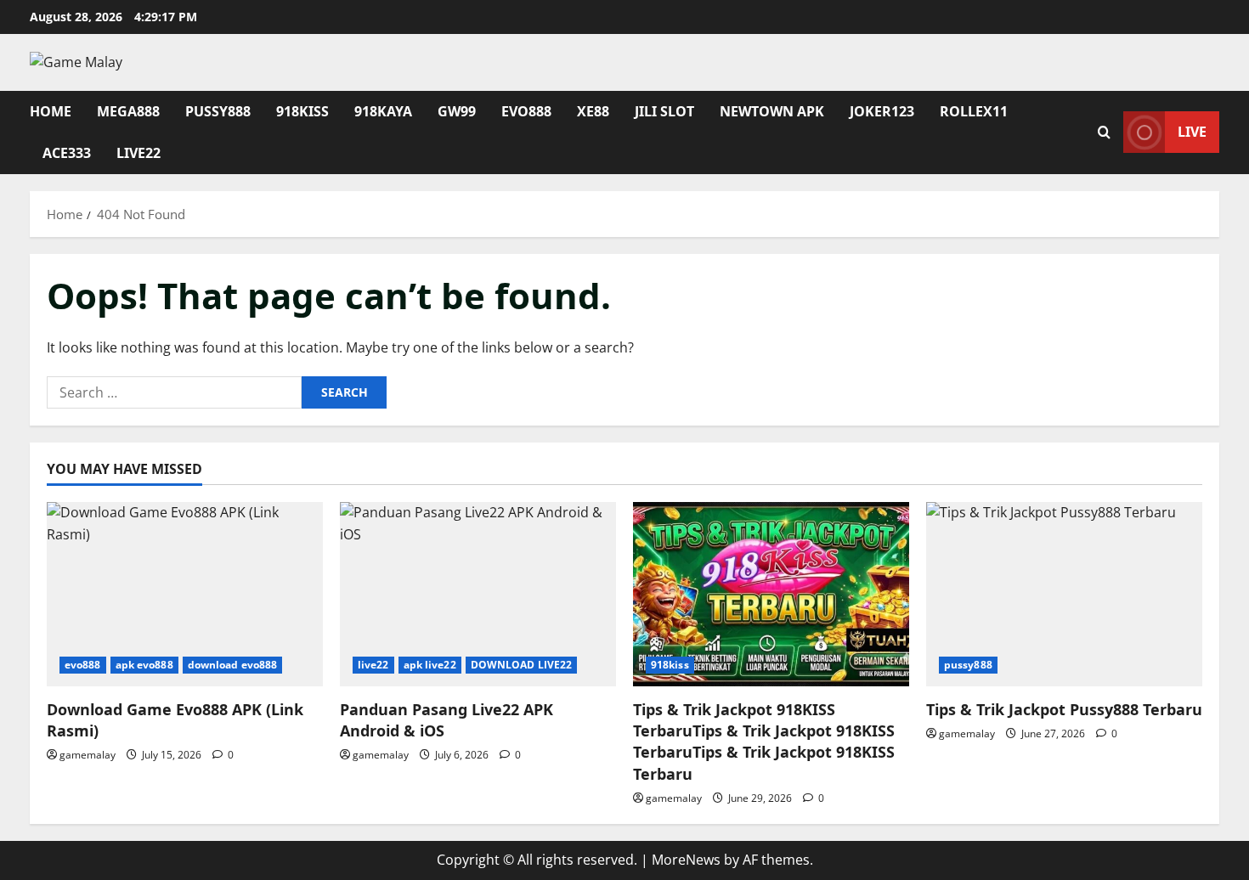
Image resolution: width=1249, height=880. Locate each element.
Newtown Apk (772, 111)
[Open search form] (1104, 132)
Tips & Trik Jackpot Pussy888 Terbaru (1064, 709)
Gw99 (457, 111)
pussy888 (968, 664)
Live (1192, 131)
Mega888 (128, 111)
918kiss (302, 111)
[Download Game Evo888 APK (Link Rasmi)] (185, 594)
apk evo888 (144, 664)
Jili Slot (664, 111)
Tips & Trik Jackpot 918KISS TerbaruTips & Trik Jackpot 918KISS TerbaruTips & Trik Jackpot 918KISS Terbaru (764, 741)
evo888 (526, 111)
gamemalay (87, 754)
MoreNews (686, 859)
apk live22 (430, 664)
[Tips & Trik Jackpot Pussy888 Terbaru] (1064, 594)
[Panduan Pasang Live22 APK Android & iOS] (478, 594)
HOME (50, 111)
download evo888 (233, 664)
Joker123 (882, 111)
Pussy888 (218, 111)
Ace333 (66, 153)
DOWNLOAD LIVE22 (522, 664)
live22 (373, 664)
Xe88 (593, 111)
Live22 (138, 153)
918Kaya (383, 111)
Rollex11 (974, 111)
